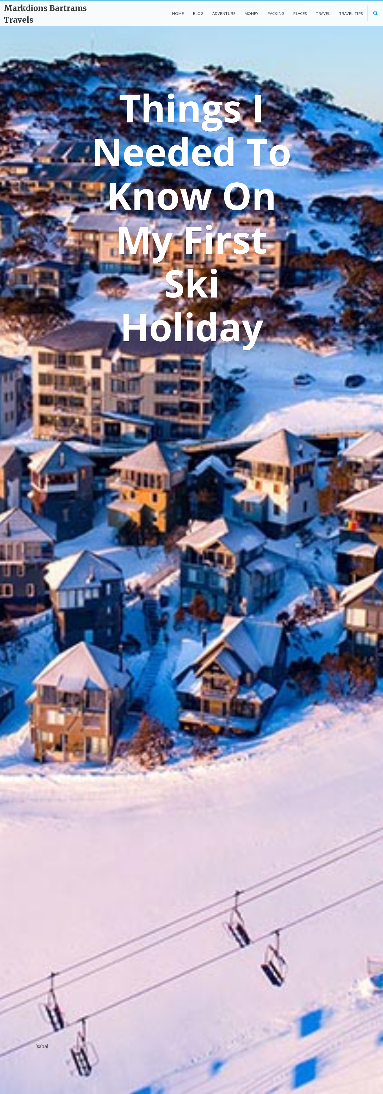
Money (268, 933)
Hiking (297, 1083)
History (315, 1083)
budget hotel (336, 1031)
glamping (330, 1072)
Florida (324, 1062)
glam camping (309, 1072)
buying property (274, 1041)
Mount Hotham (53, 495)
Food (269, 1073)
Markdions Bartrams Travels (45, 14)
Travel (267, 970)
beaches (296, 1031)
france (287, 1073)
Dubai (288, 1052)
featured (301, 1062)
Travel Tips (272, 982)
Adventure (271, 871)
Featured (270, 895)
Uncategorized (275, 995)
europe (274, 1063)
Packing (269, 945)
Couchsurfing (303, 1041)
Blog (265, 883)
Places (267, 957)
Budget (315, 1031)
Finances (270, 908)
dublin (304, 1052)
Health (268, 920)
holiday (334, 1083)
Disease (271, 1052)
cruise (327, 1041)
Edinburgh (325, 1052)
